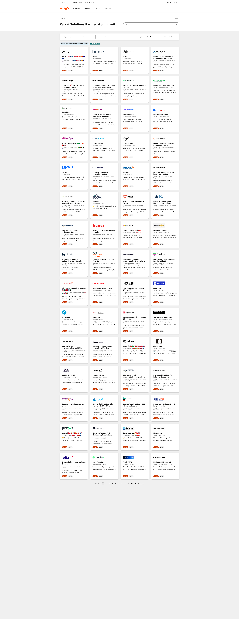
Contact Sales (90, 2)
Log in (169, 2)
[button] (177, 18)
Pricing (98, 8)
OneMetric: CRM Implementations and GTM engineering (71, 347)
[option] (76, 37)
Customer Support (77, 2)
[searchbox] (151, 24)
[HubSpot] (64, 8)
